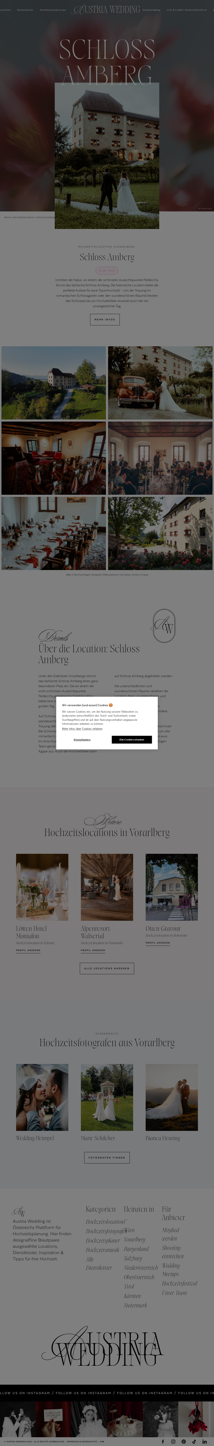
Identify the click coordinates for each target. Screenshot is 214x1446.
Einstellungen (82, 739)
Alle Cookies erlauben (131, 739)
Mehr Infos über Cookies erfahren (82, 728)
